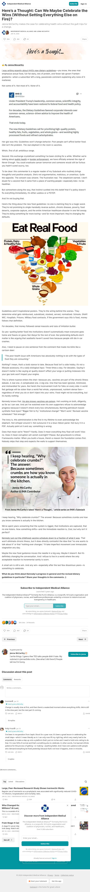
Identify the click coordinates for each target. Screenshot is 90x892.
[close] (67, 805)
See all (6, 840)
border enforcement (39, 159)
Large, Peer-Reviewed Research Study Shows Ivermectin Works (33, 788)
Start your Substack (39, 881)
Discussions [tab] (19, 782)
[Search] (85, 781)
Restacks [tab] (17, 679)
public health (21, 159)
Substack (33, 887)
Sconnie (8, 701)
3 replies (11, 759)
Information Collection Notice (44, 851)
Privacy (50, 875)
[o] (84, 826)
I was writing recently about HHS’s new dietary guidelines (29, 70)
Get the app (56, 881)
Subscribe (73, 4)
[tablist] (12, 679)
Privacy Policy (62, 851)
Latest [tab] (10, 782)
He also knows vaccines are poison (38, 401)
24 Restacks (30, 622)
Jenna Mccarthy (16, 65)
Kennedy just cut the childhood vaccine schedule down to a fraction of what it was (41, 538)
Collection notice (67, 875)
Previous (11, 639)
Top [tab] (4, 782)
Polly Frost (9, 728)
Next (81, 639)
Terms (56, 875)
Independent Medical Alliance (22, 31)
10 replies (11, 720)
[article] (45, 794)
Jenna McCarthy (43, 31)
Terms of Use (56, 849)
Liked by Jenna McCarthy (15, 704)
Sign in (84, 4)
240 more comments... (8, 770)
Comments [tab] (7, 679)
